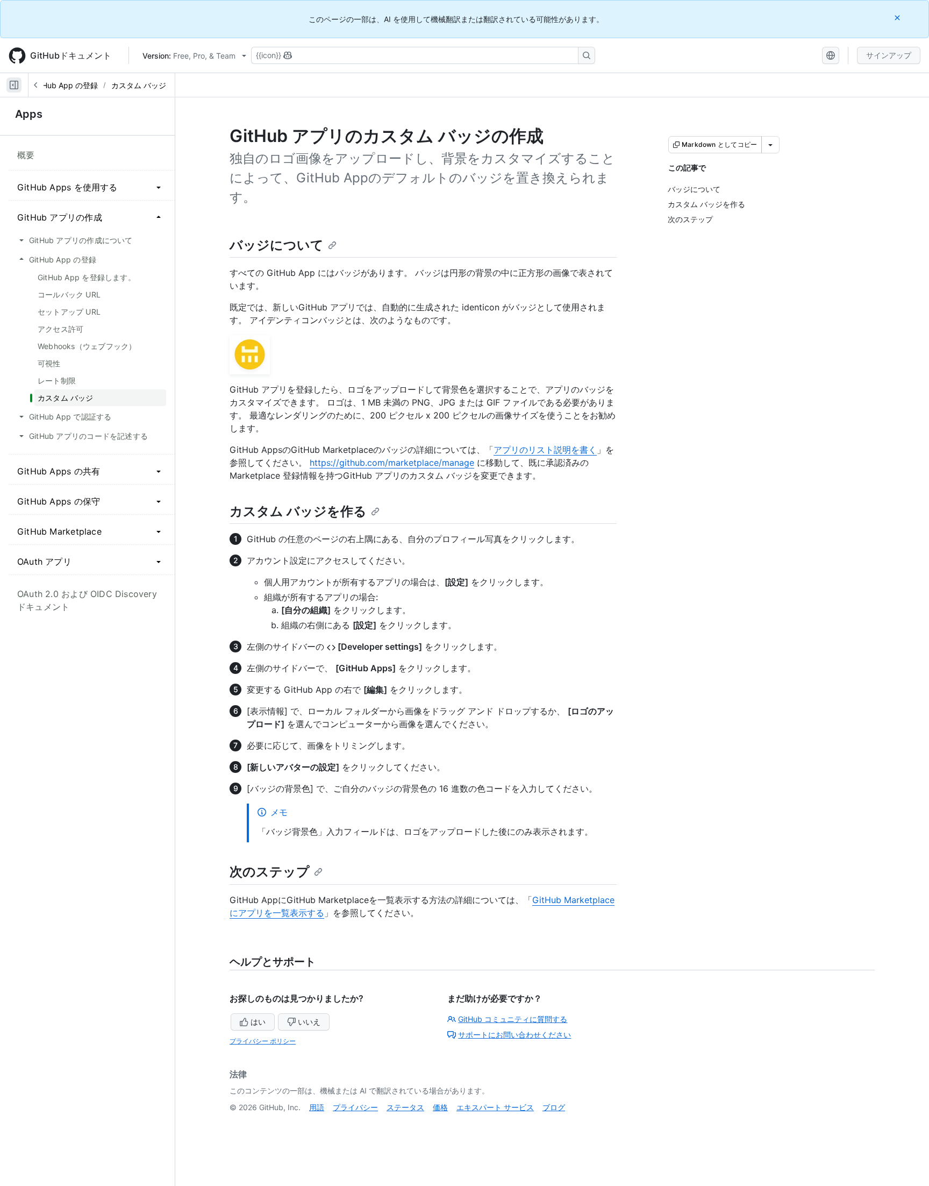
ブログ (553, 1107)
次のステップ (270, 871)
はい (258, 1021)
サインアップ (888, 55)
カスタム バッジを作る (298, 511)
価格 (440, 1107)
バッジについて (277, 245)
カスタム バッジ (138, 85)
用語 (316, 1107)
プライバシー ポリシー (263, 1041)
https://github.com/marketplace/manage (392, 462)
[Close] (898, 17)
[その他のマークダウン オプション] (770, 144)
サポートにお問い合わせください (514, 1034)
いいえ (309, 1021)
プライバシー (355, 1107)
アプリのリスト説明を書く (545, 449)
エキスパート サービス (495, 1107)
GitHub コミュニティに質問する (512, 1019)
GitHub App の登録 (65, 85)
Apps (28, 114)
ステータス (405, 1107)
